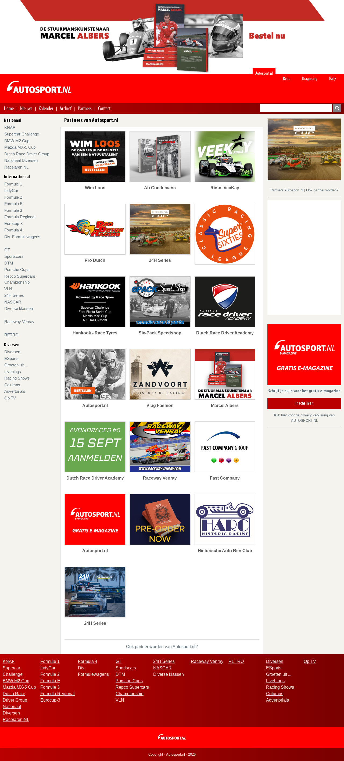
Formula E (13, 203)
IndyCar (11, 190)
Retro (287, 78)
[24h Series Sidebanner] (304, 149)
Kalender (46, 108)
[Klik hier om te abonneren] (304, 355)
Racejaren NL (16, 167)
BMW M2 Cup (16, 140)
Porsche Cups (17, 269)
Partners (85, 108)
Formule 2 (13, 197)
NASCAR (12, 302)
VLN (8, 289)
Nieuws (26, 108)
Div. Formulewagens (22, 236)
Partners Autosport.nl (287, 190)
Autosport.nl (264, 73)
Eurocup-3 (13, 223)
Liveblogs (12, 371)
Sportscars (14, 256)
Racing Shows (17, 378)
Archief (65, 108)
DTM (8, 263)
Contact (104, 108)
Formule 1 (13, 184)
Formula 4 (13, 230)
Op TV (10, 398)
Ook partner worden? (322, 190)
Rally (332, 78)
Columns (12, 385)
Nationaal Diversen (21, 160)
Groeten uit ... (16, 365)
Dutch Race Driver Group (26, 154)
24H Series (14, 295)
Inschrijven (304, 403)
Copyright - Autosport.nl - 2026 (172, 754)
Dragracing (309, 78)
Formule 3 (13, 210)
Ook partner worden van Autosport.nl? (162, 646)
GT (7, 250)
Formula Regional (19, 217)
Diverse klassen (18, 308)
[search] (337, 108)
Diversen (12, 351)
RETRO (11, 335)
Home (9, 108)
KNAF (9, 127)
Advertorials (14, 391)
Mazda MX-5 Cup (19, 147)
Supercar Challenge (21, 134)
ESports (11, 358)
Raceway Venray (19, 321)
